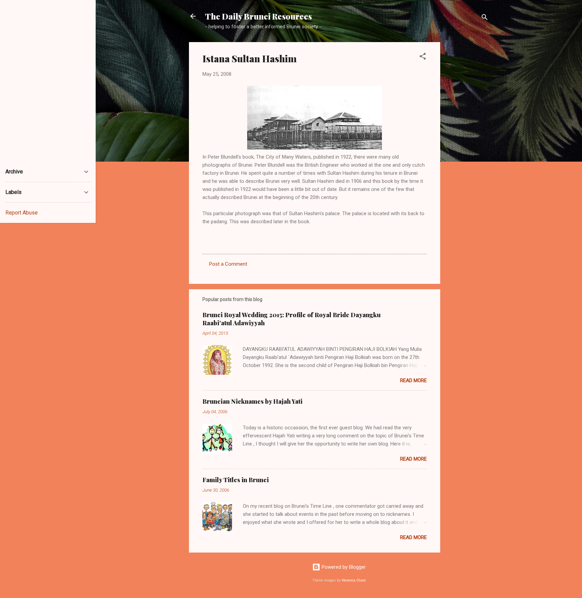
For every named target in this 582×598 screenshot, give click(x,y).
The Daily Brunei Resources (258, 16)
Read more (413, 380)
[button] (423, 57)
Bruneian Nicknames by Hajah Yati (252, 401)
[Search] (485, 18)
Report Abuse (21, 212)
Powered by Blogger (343, 567)
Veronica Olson (354, 580)
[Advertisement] (467, 143)
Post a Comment (228, 264)
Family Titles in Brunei (235, 480)
